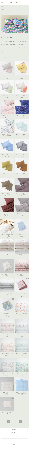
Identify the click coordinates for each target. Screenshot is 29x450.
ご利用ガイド (14, 432)
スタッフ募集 (15, 436)
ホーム (2, 6)
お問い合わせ (15, 440)
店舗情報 (14, 429)
